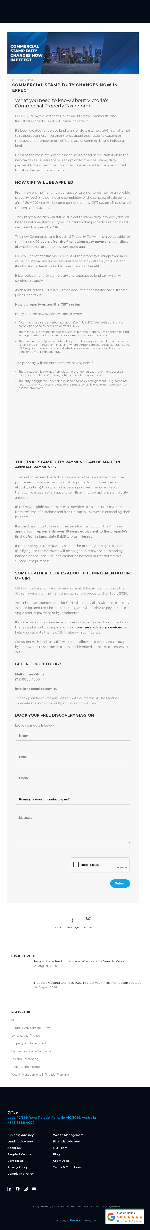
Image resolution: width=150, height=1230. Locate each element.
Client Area (61, 1161)
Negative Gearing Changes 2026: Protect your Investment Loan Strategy (87, 983)
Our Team (60, 1148)
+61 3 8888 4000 (21, 1123)
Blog (56, 1154)
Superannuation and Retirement (33, 1051)
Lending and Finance (25, 1035)
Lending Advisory (20, 1141)
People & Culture (19, 1154)
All (12, 1020)
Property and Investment (28, 1043)
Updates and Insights (25, 1067)
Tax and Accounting (24, 1059)
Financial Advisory (66, 1141)
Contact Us (15, 1161)
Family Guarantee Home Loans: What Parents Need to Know (79, 961)
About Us (14, 1148)
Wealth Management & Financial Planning (40, 1074)
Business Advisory (20, 1135)
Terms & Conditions (67, 1167)
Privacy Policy (17, 1167)
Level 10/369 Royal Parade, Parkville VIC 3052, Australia (51, 1117)
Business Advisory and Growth (32, 1028)
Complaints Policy (20, 1173)
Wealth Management (68, 1135)
